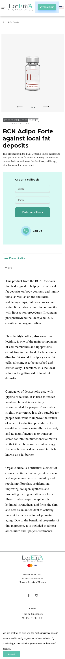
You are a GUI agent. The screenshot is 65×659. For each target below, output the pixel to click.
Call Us (32, 609)
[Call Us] (26, 231)
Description (18, 258)
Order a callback (32, 212)
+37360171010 (47, 7)
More (8, 268)
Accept (11, 654)
